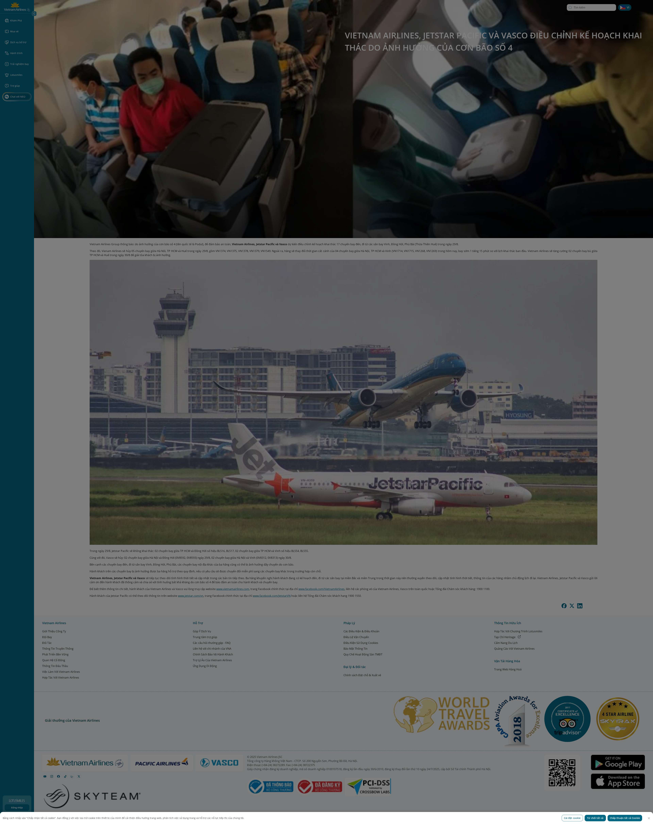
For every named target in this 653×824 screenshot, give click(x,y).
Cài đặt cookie (572, 818)
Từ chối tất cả (595, 818)
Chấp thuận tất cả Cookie (625, 818)
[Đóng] (649, 818)
